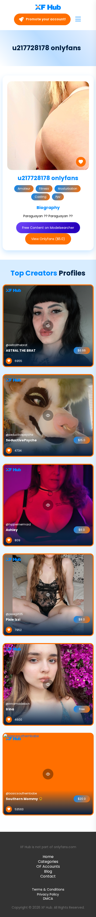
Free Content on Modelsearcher (48, 227)
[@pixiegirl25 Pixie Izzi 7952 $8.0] (48, 594)
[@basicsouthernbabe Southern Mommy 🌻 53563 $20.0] (21, 774)
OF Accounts (48, 866)
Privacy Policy (48, 894)
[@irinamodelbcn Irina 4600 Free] (48, 684)
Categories (48, 861)
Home (48, 856)
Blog (48, 871)
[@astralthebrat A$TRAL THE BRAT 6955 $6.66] (48, 325)
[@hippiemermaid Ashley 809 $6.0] (48, 505)
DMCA (48, 898)
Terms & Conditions (48, 889)
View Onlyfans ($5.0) (48, 239)
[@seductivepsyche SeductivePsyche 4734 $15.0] (48, 415)
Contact (48, 876)
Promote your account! (45, 19)
